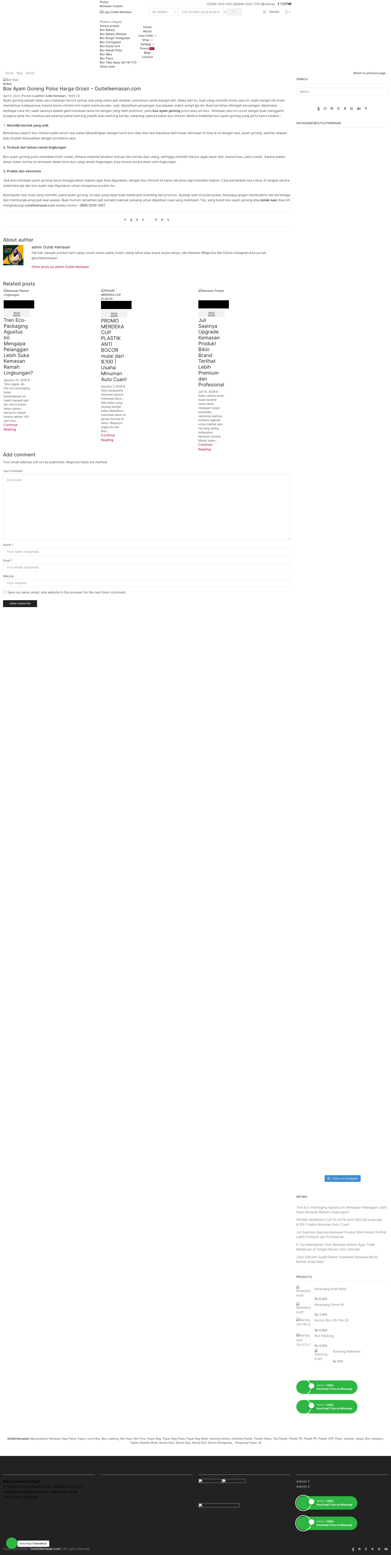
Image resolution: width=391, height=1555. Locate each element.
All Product (158, 1482)
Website (8, 576)
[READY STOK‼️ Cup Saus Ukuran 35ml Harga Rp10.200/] (373, 830)
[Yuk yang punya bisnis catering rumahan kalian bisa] (342, 1088)
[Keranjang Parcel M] (303, 1308)
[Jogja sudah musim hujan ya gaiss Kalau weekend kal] (342, 793)
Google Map (12, 1506)
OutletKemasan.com (45, 1549)
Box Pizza (106, 58)
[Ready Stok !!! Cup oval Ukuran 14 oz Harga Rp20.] (310, 388)
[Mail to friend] (149, 219)
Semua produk (109, 25)
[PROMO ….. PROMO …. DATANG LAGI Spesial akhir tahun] (342, 221)
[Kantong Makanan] (322, 1354)
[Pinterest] (287, 4)
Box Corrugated (110, 42)
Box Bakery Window (113, 34)
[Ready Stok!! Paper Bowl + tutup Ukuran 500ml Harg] (310, 201)
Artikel (30, 73)
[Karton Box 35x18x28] (303, 1322)
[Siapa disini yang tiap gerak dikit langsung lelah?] (342, 341)
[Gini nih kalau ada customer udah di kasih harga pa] (342, 905)
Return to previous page (369, 73)
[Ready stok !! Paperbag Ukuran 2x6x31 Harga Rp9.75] (310, 545)
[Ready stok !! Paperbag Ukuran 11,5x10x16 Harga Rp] (373, 545)
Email (7, 560)
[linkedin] (156, 219)
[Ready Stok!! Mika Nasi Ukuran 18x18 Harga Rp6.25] (310, 1109)
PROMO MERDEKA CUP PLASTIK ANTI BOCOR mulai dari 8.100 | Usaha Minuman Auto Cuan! (114, 350)
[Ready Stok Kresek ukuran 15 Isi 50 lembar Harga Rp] (373, 695)
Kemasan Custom (111, 6)
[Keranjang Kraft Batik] (303, 1292)
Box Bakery (107, 30)
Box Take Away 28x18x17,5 (118, 62)
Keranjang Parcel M (329, 1305)
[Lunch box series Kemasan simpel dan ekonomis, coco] (342, 661)
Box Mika (106, 54)
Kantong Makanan (346, 1351)
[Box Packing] (303, 1340)
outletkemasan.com (40, 205)
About (147, 31)
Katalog (146, 44)
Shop (145, 40)
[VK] (137, 219)
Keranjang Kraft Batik (331, 1289)
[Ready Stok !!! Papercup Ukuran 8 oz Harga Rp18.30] (373, 390)
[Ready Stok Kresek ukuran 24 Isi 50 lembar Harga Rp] (310, 695)
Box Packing (324, 1336)
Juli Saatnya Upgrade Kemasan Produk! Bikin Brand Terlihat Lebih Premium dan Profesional (211, 352)
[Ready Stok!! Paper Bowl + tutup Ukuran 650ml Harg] (373, 201)
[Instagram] (284, 4)
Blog (147, 52)
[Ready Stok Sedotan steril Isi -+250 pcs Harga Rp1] (310, 948)
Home (147, 27)
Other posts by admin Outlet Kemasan (60, 267)
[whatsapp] (162, 219)
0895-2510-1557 (92, 205)
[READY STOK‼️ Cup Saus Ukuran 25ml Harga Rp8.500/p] (310, 830)
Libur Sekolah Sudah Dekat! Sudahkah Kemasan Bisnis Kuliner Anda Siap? (337, 1259)
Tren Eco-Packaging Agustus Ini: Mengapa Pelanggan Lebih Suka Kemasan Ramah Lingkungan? (18, 346)
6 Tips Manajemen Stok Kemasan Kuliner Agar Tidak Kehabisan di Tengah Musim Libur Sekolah (335, 1247)
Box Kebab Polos (111, 50)
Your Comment (13, 471)
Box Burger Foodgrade (115, 38)
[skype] (167, 219)
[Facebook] (278, 4)
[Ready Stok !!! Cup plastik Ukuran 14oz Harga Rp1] (373, 966)
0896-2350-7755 (324, 1486)
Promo (104, 2)
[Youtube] (289, 4)
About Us (108, 1490)
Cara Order (145, 35)
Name (8, 544)
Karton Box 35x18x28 (332, 1320)
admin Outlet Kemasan (51, 95)
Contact (147, 57)
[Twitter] (281, 4)
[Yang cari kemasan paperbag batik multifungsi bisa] (342, 508)
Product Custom (162, 1497)
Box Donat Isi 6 (110, 46)
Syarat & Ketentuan (164, 1505)
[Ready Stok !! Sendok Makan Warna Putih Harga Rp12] (373, 1109)
